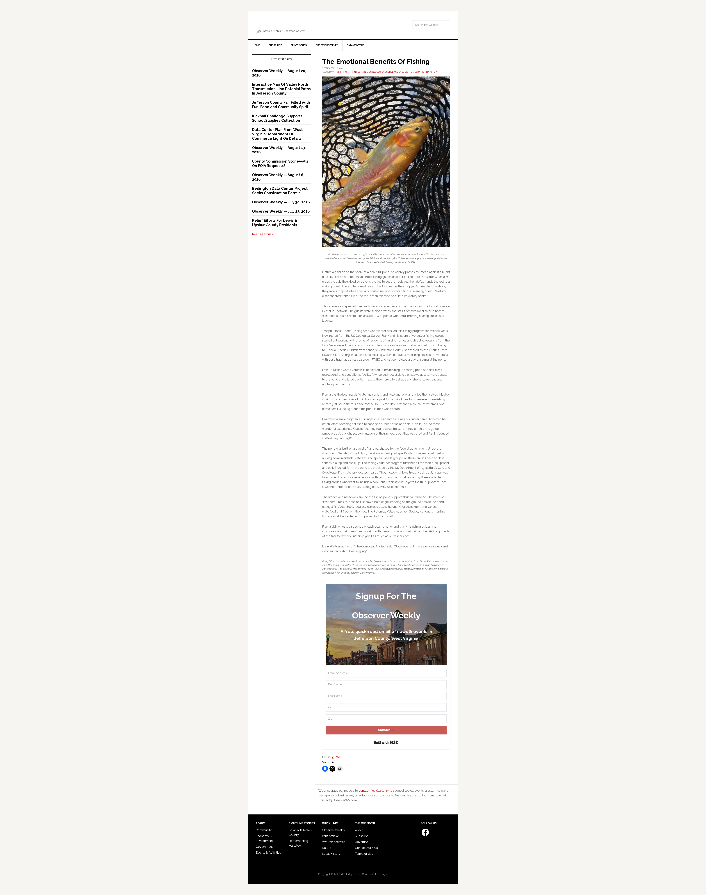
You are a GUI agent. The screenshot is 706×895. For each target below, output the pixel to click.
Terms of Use (364, 853)
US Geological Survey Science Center (391, 72)
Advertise (361, 842)
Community (264, 830)
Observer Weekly (333, 830)
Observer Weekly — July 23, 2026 (281, 211)
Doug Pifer (334, 757)
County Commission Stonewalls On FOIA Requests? (280, 163)
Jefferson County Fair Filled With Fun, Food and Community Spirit (281, 104)
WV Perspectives (333, 842)
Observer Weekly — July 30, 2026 (281, 202)
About (359, 830)
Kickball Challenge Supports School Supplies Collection (277, 118)
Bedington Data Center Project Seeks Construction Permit (280, 190)
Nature (326, 848)
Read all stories (262, 234)
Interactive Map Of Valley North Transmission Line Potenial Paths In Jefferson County (281, 88)
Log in (384, 874)
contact (374, 790)
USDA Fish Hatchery (426, 72)
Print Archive (330, 836)
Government (264, 846)
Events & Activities (268, 852)
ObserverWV (282, 23)
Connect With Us (366, 848)
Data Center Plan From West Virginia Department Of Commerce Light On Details (277, 134)
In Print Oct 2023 (358, 72)
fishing (342, 72)
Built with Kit (386, 742)
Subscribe (361, 836)
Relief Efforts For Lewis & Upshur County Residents (274, 222)
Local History (331, 853)
